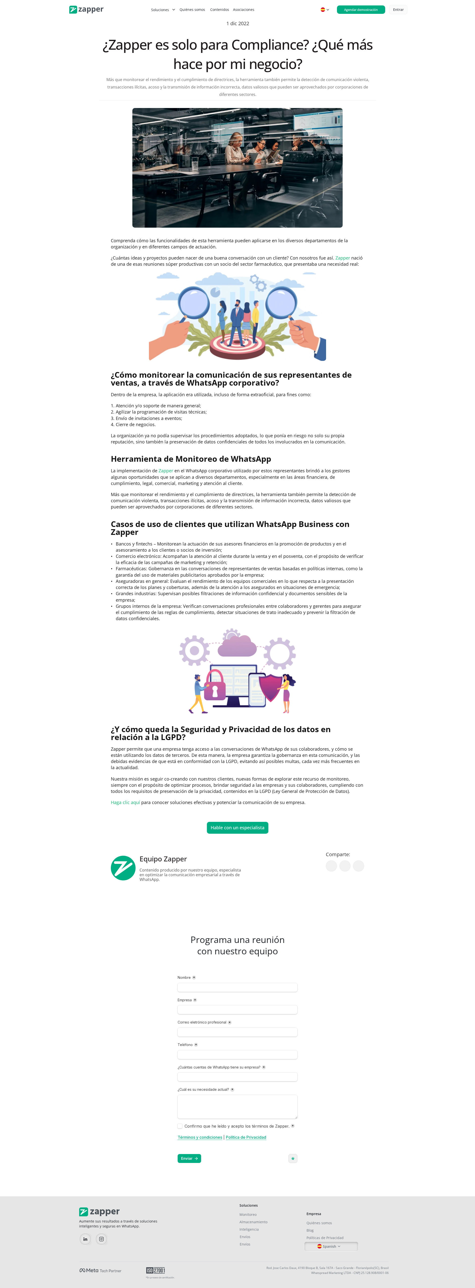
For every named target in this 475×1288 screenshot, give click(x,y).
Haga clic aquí (126, 802)
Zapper (342, 258)
